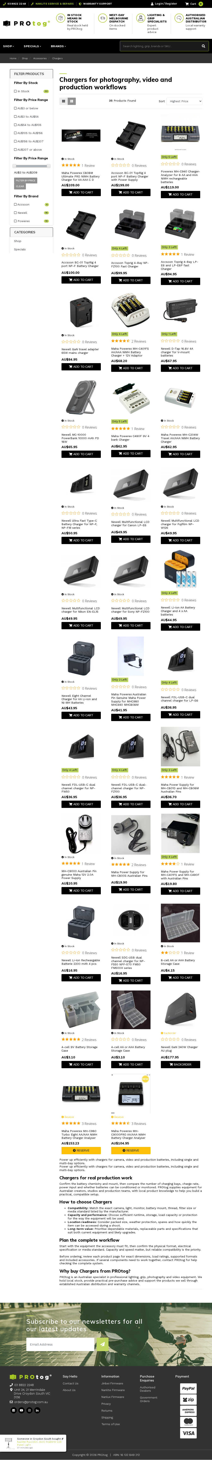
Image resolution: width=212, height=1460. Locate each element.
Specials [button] (31, 46)
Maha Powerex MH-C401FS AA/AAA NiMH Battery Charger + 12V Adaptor (130, 352)
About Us (69, 1390)
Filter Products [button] (29, 74)
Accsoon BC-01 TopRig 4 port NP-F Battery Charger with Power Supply (129, 176)
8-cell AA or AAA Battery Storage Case (178, 962)
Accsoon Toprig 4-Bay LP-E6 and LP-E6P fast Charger (179, 265)
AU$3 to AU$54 (28, 116)
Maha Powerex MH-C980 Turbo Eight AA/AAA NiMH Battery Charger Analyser (79, 1134)
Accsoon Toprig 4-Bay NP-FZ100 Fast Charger (130, 264)
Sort (162, 101)
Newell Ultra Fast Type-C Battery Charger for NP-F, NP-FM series (79, 524)
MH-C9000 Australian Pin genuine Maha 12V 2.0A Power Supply (78, 874)
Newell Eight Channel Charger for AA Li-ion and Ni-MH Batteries (79, 699)
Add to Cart (83, 192)
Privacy (106, 1403)
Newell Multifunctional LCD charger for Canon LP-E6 (130, 523)
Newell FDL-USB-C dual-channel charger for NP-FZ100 (128, 788)
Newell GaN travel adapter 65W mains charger (80, 351)
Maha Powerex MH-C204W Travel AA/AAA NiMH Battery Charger (180, 438)
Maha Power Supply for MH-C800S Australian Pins (129, 873)
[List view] (71, 101)
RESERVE (83, 1150)
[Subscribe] (102, 1344)
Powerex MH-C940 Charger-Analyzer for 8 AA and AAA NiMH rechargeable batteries (180, 176)
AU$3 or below (27, 108)
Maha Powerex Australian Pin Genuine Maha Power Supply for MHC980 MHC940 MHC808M (128, 699)
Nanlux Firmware (112, 1397)
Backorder (182, 1064)
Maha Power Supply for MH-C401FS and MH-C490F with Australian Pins (180, 875)
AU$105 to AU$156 (30, 133)
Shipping (107, 1417)
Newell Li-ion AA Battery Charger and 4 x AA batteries (178, 611)
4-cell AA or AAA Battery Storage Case (128, 1048)
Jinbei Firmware (112, 1383)
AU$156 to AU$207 (30, 141)
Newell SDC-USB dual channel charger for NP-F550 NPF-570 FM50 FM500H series (128, 963)
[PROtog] (26, 23)
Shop (17, 241)
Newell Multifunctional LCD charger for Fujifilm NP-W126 (180, 524)
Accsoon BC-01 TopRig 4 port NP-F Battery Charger (80, 264)
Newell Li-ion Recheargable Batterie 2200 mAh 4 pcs (80, 962)
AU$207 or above (29, 149)
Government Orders (148, 1399)
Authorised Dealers (147, 1389)
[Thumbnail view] (63, 101)
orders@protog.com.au (31, 1402)
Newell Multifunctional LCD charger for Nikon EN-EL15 (80, 610)
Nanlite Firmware (113, 1390)
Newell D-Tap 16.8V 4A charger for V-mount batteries (177, 352)
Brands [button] (57, 46)
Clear (20, 186)
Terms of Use (110, 1424)
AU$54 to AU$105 (29, 125)
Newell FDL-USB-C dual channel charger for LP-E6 (179, 699)
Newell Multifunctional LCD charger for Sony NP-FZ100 (130, 610)
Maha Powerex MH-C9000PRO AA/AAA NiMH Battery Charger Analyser (128, 1134)
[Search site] (204, 46)
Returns (106, 1410)
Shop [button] (7, 46)
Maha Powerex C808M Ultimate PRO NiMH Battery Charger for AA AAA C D (80, 176)
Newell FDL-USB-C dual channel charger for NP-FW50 (78, 788)
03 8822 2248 (24, 1385)
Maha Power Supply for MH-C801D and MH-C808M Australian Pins (180, 788)
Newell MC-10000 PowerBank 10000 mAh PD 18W (80, 438)
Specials (20, 249)
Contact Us (70, 1383)
